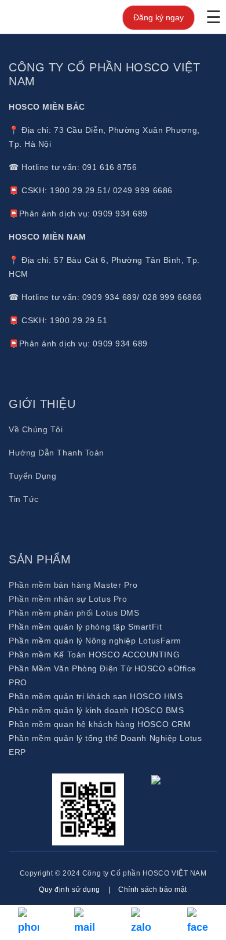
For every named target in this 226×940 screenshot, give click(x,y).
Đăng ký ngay (158, 17)
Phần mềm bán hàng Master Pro (73, 585)
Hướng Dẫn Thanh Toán (56, 452)
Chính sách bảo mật (152, 889)
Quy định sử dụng (69, 889)
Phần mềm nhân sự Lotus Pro (68, 598)
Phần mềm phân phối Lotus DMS (74, 612)
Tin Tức (24, 499)
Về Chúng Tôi (36, 429)
